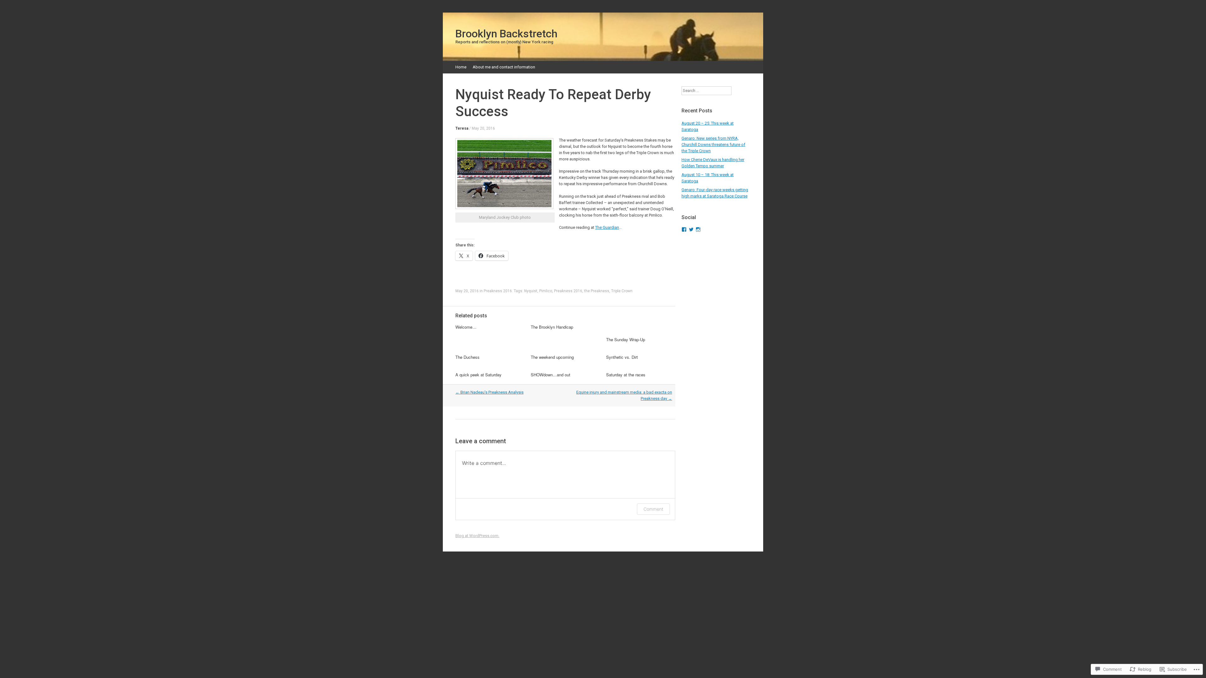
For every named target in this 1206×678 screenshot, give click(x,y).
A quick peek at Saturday (478, 375)
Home (460, 67)
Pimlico (545, 291)
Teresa (461, 128)
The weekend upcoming (552, 357)
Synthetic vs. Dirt (622, 357)
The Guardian (607, 227)
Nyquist (530, 291)
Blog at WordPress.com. (477, 535)
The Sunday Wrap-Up (625, 339)
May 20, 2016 (483, 128)
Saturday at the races (625, 375)
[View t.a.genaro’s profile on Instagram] (698, 229)
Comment (653, 509)
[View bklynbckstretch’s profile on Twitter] (691, 229)
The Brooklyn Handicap (552, 327)
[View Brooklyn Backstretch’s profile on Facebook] (684, 229)
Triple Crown (622, 291)
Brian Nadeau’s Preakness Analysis (489, 392)
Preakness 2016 (498, 291)
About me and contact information (504, 67)
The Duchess (467, 357)
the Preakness (596, 291)
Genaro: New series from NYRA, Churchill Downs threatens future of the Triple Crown (713, 144)
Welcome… (465, 327)
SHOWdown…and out (550, 375)
